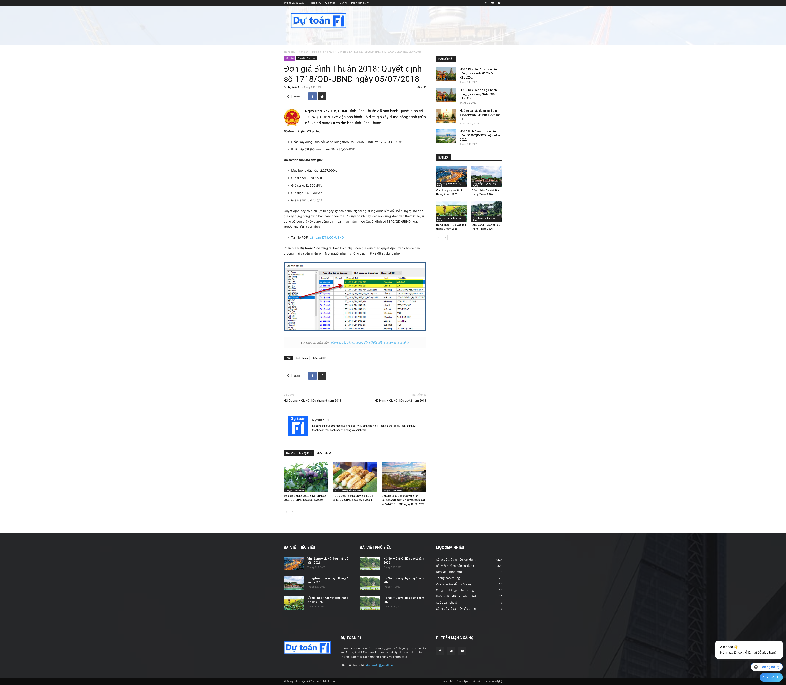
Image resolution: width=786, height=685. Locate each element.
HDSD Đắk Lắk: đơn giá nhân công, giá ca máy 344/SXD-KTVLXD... (478, 94)
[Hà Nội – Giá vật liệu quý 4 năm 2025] (370, 603)
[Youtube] (499, 3)
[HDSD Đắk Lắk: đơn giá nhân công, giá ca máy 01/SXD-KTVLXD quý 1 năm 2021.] (446, 74)
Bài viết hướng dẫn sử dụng (347, 490)
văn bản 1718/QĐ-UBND (326, 237)
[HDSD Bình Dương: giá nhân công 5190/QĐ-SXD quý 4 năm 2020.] (446, 136)
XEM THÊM (323, 453)
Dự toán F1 (294, 87)
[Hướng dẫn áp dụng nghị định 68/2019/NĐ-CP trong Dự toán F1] (446, 116)
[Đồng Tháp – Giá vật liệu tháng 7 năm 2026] (451, 211)
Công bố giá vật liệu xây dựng (449, 184)
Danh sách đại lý (360, 2)
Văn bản (303, 51)
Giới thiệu (330, 2)
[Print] (322, 96)
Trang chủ (316, 2)
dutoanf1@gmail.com (380, 665)
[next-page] (292, 512)
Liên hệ (343, 2)
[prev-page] (286, 512)
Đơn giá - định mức (323, 51)
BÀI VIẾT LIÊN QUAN (299, 453)
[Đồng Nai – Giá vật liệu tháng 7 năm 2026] (487, 176)
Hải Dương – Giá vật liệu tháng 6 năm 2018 (312, 400)
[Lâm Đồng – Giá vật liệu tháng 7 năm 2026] (487, 211)
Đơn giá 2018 (319, 357)
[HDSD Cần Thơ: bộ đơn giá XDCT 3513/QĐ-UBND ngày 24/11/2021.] (355, 477)
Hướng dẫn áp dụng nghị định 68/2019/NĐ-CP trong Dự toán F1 (480, 115)
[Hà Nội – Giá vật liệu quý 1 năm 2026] (370, 583)
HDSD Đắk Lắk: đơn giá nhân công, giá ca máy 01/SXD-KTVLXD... (478, 73)
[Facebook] (486, 3)
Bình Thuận (302, 357)
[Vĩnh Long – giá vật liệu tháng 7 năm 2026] (451, 176)
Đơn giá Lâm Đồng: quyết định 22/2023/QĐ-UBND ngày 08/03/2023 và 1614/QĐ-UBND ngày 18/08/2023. (403, 500)
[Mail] (492, 3)
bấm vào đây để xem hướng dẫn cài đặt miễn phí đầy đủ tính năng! (370, 342)
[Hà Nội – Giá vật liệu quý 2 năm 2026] (370, 564)
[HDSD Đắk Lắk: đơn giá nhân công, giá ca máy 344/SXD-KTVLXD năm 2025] (446, 95)
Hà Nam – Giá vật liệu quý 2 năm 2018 (400, 400)
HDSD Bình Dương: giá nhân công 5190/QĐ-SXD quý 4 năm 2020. (480, 135)
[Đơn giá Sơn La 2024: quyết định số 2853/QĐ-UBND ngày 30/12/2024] (306, 477)
